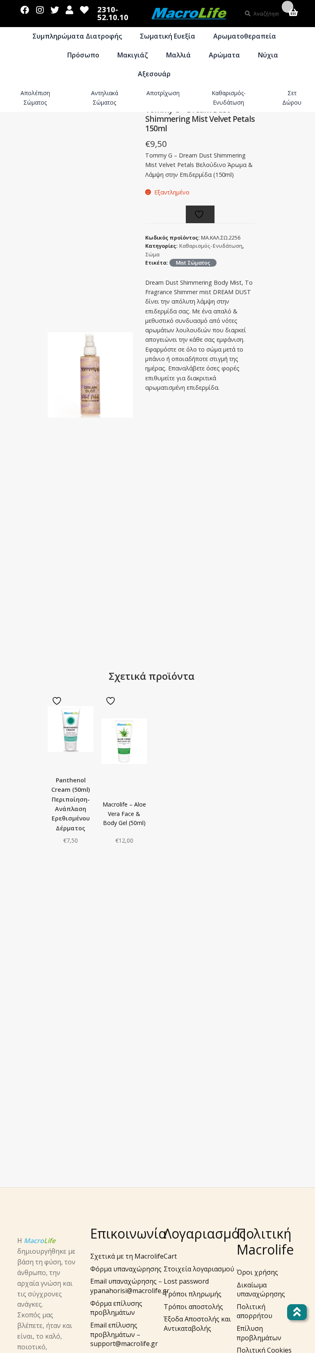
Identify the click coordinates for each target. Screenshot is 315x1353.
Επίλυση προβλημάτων (259, 1333)
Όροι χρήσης (257, 1272)
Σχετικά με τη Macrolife (127, 1256)
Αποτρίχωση (163, 93)
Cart (170, 1256)
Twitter (54, 8)
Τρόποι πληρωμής (192, 1293)
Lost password (186, 1281)
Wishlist (84, 8)
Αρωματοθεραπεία (244, 36)
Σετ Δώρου (291, 97)
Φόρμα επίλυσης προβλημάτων (116, 1308)
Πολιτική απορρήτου (254, 1311)
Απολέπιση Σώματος (35, 97)
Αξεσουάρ (154, 73)
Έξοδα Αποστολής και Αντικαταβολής (197, 1323)
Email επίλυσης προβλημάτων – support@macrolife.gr (124, 1334)
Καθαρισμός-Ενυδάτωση (229, 97)
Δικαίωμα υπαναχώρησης (261, 1289)
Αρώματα (224, 54)
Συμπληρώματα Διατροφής (77, 36)
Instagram (40, 8)
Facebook (25, 8)
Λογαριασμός (69, 8)
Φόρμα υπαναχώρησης (126, 1268)
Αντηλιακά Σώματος (104, 97)
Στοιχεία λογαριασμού (199, 1268)
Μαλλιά (178, 54)
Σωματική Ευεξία (167, 36)
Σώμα (40, 54)
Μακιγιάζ (132, 54)
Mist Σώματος (193, 262)
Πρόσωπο (83, 54)
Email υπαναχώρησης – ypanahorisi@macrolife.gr (129, 1286)
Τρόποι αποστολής (193, 1306)
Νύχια (268, 54)
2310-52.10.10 (112, 13)
